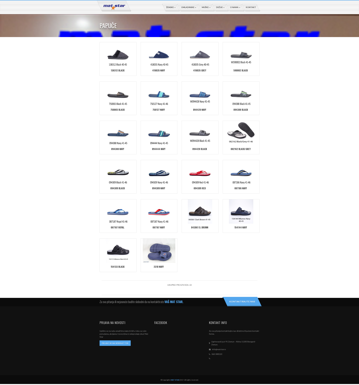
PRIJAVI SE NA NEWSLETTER (115, 343)
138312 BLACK (118, 70)
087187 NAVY (159, 227)
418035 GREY (199, 70)
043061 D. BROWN (199, 227)
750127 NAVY (159, 109)
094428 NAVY (199, 109)
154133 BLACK (118, 266)
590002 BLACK (240, 70)
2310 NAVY (159, 266)
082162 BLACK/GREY (241, 149)
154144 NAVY (240, 227)
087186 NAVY (240, 188)
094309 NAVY (158, 188)
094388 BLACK (240, 109)
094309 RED (200, 188)
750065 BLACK (118, 109)
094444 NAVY (158, 149)
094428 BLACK (199, 149)
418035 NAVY (158, 70)
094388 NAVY (117, 149)
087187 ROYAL (117, 227)
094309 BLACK (117, 188)
